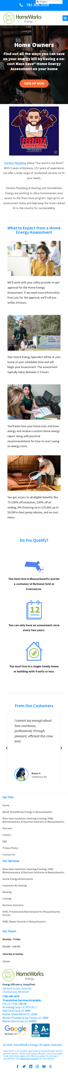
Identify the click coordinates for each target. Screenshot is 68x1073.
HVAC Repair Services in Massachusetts (24, 921)
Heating (7, 892)
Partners (7, 828)
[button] (65, 18)
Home (5, 805)
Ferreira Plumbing (15, 163)
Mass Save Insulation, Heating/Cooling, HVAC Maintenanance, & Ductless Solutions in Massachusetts (33, 820)
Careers (6, 834)
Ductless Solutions (13, 905)
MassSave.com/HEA (29, 1058)
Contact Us (8, 854)
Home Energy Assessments (17, 878)
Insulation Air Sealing (14, 885)
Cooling (6, 898)
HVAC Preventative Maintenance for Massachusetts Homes (31, 913)
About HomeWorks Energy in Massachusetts (27, 811)
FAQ (4, 841)
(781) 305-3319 (10, 996)
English (43, 2)
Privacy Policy (10, 848)
